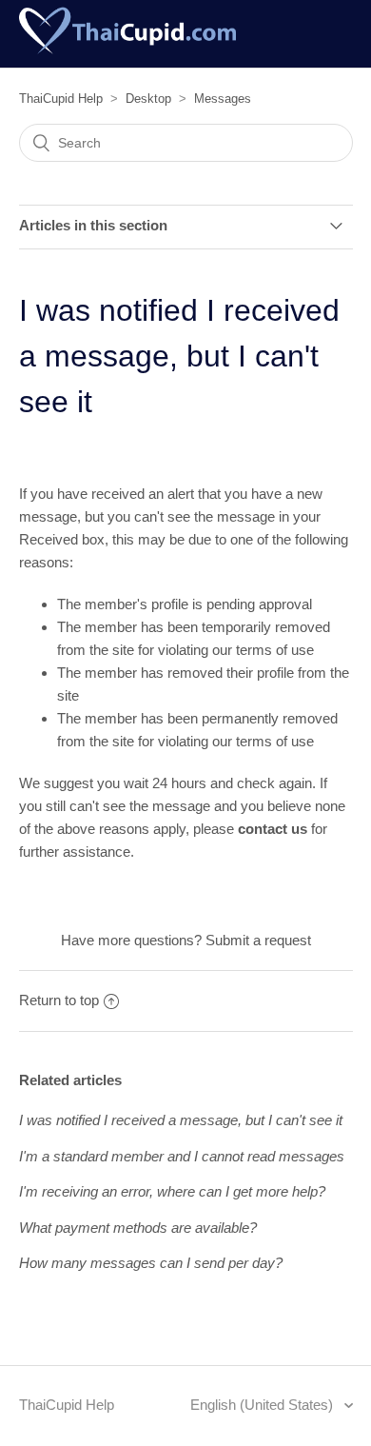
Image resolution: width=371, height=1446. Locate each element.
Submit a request (258, 940)
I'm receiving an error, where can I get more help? (172, 1191)
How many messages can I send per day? (151, 1263)
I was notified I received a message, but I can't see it (180, 1120)
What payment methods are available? (138, 1227)
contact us (272, 829)
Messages (222, 98)
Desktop (148, 98)
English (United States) (263, 1404)
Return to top (59, 1000)
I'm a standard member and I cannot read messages (181, 1156)
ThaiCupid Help (61, 98)
